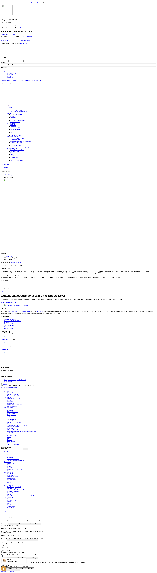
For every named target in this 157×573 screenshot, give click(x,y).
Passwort (3, 62)
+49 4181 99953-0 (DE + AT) (8, 34)
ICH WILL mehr (8, 407)
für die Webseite (8, 381)
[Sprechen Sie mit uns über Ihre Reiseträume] (16, 305)
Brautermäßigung (11, 393)
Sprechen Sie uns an (16, 262)
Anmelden (3, 67)
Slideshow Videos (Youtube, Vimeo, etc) (13, 552)
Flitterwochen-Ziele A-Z (13, 398)
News (8, 416)
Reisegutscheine (11, 415)
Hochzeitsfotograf (11, 413)
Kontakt (6, 71)
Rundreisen (10, 401)
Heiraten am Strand (12, 423)
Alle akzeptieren (15, 570)
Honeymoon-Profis (9, 325)
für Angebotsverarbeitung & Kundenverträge (15, 380)
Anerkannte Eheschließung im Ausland (17, 425)
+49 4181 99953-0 (5, 339)
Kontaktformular (11, 73)
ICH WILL (40, 311)
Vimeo (4, 546)
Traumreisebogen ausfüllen (27, 27)
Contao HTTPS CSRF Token (10, 525)
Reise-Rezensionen (9, 328)
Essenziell (5, 524)
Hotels (9, 400)
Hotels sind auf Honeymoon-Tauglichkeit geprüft (27, 2)
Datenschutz (13, 571)
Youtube (5, 549)
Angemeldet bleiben (9, 65)
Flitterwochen (7, 397)
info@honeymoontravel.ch (23, 40)
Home (5, 390)
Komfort (5, 540)
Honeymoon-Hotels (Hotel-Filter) (12, 321)
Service (9, 418)
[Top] (1, 514)
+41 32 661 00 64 (5, 346)
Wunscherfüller (11, 441)
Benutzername (4, 60)
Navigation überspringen (7, 69)
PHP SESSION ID (7, 533)
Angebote (6, 322)
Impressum (10, 77)
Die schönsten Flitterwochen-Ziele (9, 302)
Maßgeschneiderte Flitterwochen (15, 395)
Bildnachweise (13, 387)
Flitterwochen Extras (12, 412)
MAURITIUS (8, 256)
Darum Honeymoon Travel (14, 434)
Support (6, 167)
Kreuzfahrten (10, 403)
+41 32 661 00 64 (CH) (7, 40)
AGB (2, 387)
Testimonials (7, 168)
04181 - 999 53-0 (36, 80)
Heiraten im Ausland (9, 324)
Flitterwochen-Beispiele (13, 394)
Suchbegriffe (4, 448)
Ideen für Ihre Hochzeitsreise (14, 404)
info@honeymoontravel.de (28, 36)
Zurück (2, 291)
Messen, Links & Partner (13, 444)
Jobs (8, 438)
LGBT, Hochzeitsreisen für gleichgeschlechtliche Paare (21, 431)
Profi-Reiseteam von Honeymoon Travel (19, 311)
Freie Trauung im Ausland (14, 422)
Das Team (9, 76)
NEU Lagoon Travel (12, 419)
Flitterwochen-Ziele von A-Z (11, 319)
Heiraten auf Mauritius (13, 426)
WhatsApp (23, 43)
